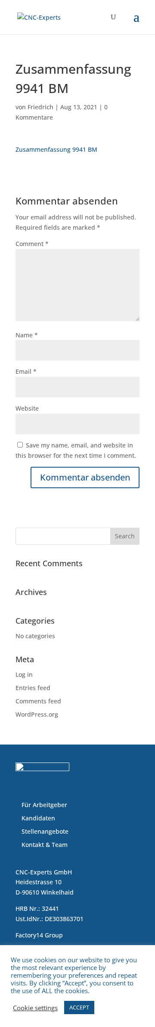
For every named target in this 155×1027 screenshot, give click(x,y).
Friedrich (40, 107)
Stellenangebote (45, 831)
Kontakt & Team (45, 845)
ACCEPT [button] (79, 1007)
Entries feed (33, 688)
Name (27, 335)
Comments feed (38, 701)
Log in (24, 674)
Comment (32, 244)
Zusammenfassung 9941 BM (56, 149)
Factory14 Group (39, 935)
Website (27, 408)
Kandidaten (38, 818)
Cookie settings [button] (35, 1008)
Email (26, 371)
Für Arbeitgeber (44, 805)
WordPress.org (37, 714)
